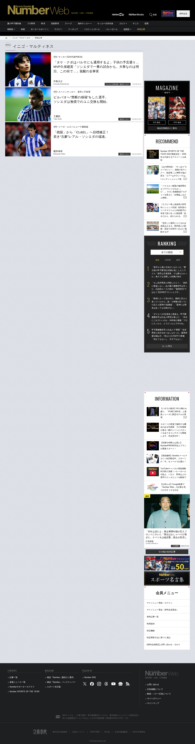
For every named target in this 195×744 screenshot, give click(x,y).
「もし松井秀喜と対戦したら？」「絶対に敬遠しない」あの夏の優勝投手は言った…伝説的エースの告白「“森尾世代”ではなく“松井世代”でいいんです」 (169, 287)
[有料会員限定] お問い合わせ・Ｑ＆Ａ (163, 644)
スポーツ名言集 (54, 687)
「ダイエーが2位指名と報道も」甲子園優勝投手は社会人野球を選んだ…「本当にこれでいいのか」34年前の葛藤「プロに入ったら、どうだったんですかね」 (169, 319)
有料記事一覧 (153, 617)
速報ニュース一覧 (17, 682)
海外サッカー (84, 23)
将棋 (23, 29)
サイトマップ (153, 703)
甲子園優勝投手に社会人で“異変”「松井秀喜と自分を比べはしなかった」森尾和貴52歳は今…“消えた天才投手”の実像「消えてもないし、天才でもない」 (169, 334)
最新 (157, 260)
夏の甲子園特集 (14, 23)
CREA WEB (94, 732)
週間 (178, 260)
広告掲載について (155, 689)
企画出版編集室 (121, 732)
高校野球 (55, 23)
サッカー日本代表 (105, 23)
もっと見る (167, 346)
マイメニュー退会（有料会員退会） (162, 610)
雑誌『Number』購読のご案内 (60, 677)
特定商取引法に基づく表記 (158, 637)
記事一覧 (14, 677)
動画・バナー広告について (159, 694)
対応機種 (151, 631)
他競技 (126, 29)
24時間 (168, 260)
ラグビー (58, 29)
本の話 (107, 732)
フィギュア (73, 29)
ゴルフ (122, 23)
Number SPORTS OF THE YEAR (24, 691)
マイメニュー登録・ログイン (159, 603)
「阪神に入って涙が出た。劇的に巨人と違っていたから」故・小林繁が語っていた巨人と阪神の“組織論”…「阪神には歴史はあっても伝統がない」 (169, 303)
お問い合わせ (153, 684)
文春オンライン (78, 732)
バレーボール (112, 29)
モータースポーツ (39, 29)
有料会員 (183, 13)
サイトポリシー (154, 698)
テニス (136, 23)
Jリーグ (68, 23)
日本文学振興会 (138, 732)
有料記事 (141, 29)
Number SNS (90, 677)
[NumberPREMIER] (168, 13)
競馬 (147, 23)
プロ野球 (31, 23)
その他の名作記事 (167, 552)
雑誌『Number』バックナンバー (61, 682)
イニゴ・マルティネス (21, 38)
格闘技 (10, 29)
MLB (43, 23)
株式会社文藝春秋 (60, 732)
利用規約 (151, 624)
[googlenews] (120, 684)
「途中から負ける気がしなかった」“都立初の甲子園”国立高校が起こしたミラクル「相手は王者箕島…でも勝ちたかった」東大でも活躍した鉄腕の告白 (169, 272)
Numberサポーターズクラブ (22, 687)
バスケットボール (92, 29)
